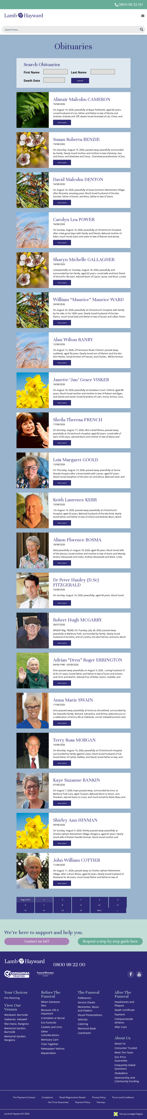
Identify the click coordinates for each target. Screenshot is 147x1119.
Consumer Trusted (126, 1048)
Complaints (47, 1097)
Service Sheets (86, 1002)
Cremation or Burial (53, 1018)
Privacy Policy (99, 1097)
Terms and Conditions (123, 1097)
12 (25, 910)
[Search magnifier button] (141, 29)
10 (99, 905)
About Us (120, 1043)
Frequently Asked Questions (125, 1066)
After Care (121, 1027)
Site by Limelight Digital (131, 1113)
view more (62, 122)
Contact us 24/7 (36, 941)
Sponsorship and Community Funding (127, 1079)
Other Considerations (50, 1033)
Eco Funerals (48, 1022)
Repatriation (48, 1053)
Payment (120, 1014)
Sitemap (101, 1102)
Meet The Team (124, 1052)
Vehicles (83, 1019)
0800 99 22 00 (130, 4)
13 (44, 910)
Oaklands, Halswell (15, 1019)
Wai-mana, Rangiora (16, 1023)
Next (99, 910)
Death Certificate (125, 1010)
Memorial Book (87, 1028)
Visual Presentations (90, 1015)
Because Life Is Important (50, 1011)
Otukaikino (121, 1073)
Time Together (49, 1044)
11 (118, 905)
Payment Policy (82, 1102)
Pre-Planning (12, 998)
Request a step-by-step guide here (110, 941)
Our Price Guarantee (121, 1058)
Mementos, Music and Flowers (88, 1008)
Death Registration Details (73, 1097)
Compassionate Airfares (124, 1020)
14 (62, 910)
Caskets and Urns (51, 1027)
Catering (83, 1024)
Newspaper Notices (53, 1048)
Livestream (84, 1033)
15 (81, 910)
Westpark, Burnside (16, 1014)
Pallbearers (84, 998)
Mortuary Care (49, 1039)
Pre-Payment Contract (24, 1097)
